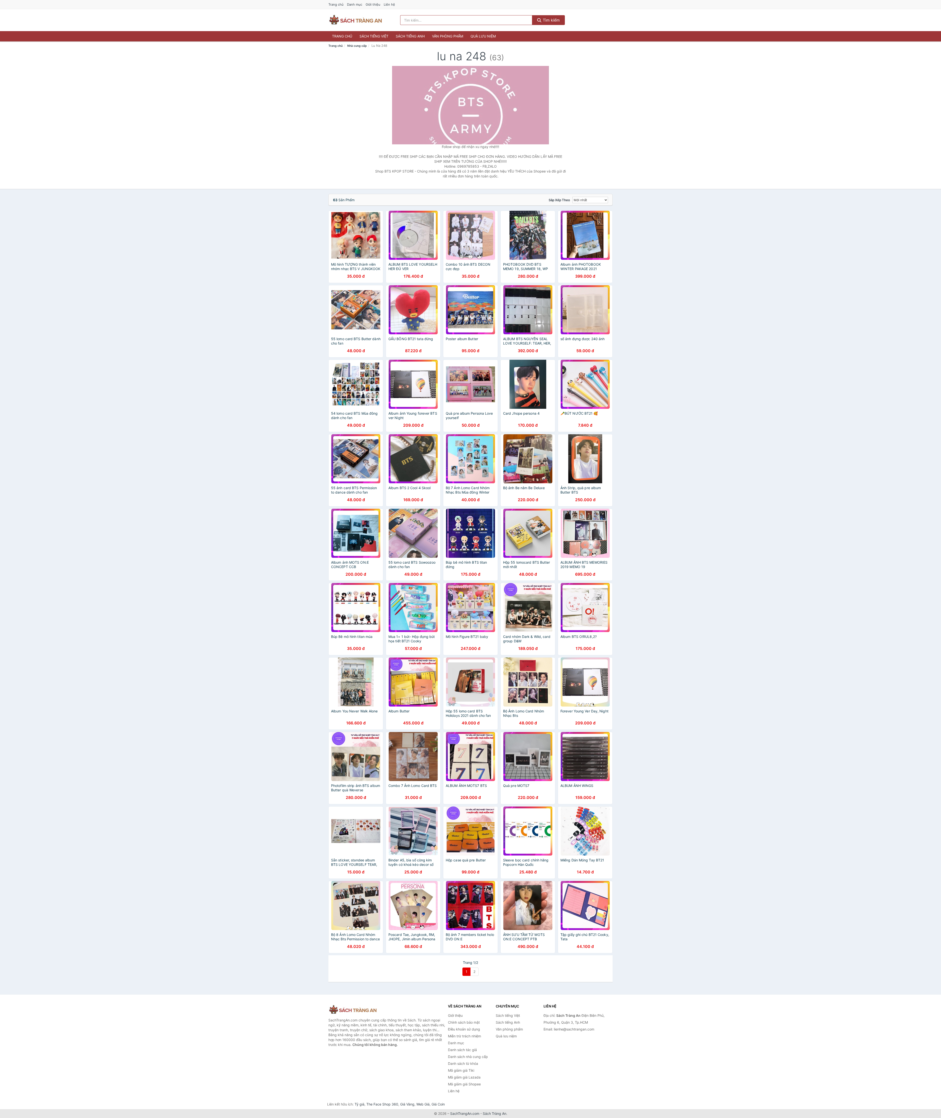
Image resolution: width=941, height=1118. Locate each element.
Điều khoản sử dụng (464, 1029)
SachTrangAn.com (464, 1113)
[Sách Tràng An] (352, 1009)
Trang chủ (336, 4)
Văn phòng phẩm (447, 36)
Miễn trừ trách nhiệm (464, 1036)
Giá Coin (438, 1104)
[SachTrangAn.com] (355, 20)
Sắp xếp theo (559, 200)
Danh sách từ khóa (463, 1063)
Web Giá (423, 1104)
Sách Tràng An (494, 1113)
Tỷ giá (359, 1104)
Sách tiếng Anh (410, 36)
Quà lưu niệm (483, 36)
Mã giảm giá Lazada (464, 1077)
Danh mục (354, 4)
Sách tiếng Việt (373, 36)
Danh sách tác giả (462, 1050)
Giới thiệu (373, 4)
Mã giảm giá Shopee (464, 1084)
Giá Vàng (407, 1104)
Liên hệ (389, 4)
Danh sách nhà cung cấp (468, 1057)
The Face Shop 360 (382, 1104)
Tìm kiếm (551, 20)
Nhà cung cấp (357, 46)
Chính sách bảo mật (464, 1022)
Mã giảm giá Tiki (461, 1070)
